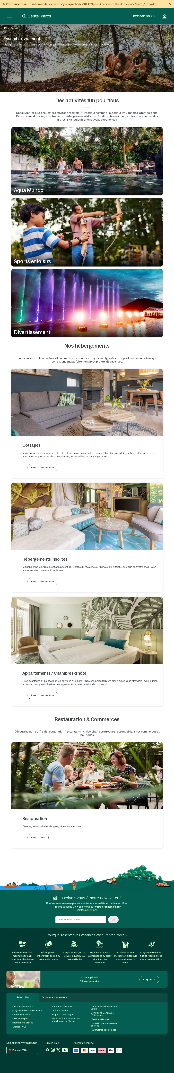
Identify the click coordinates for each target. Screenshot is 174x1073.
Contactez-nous (60, 1010)
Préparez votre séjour (63, 1014)
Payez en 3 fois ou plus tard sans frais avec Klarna (66, 1019)
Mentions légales (100, 1019)
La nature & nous (21, 1014)
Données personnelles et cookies (104, 1024)
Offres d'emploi (20, 1018)
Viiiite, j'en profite (146, 4)
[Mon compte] (164, 16)
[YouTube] (65, 1050)
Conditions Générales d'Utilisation (102, 1014)
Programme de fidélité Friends (28, 1010)
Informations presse (22, 1022)
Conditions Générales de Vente (104, 1007)
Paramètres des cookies (103, 1030)
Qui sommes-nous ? (22, 1006)
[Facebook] (47, 1050)
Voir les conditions (87, 910)
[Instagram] (53, 1050)
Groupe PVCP (19, 1026)
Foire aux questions (62, 1006)
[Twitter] (58, 1050)
